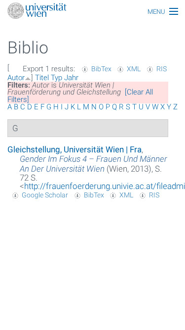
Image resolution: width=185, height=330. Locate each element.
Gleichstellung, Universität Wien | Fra (74, 149)
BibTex (101, 69)
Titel (42, 77)
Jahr (71, 77)
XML (134, 69)
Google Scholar (45, 195)
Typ (56, 77)
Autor (16, 77)
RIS (161, 69)
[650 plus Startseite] (92, 11)
